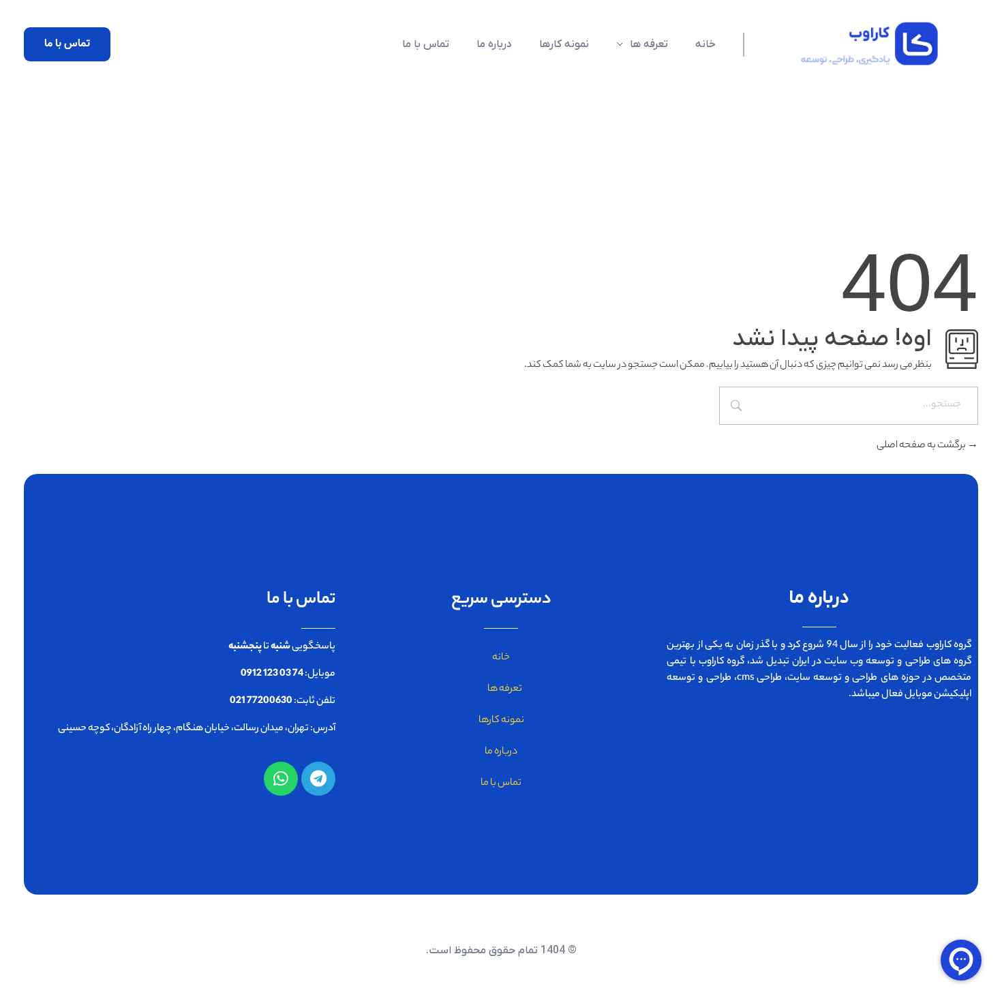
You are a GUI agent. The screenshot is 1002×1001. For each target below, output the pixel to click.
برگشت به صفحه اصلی (922, 446)
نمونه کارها (501, 721)
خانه (501, 658)
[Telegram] (318, 779)
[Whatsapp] (281, 779)
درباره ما (501, 752)
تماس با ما (501, 783)
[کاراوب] (861, 43)
